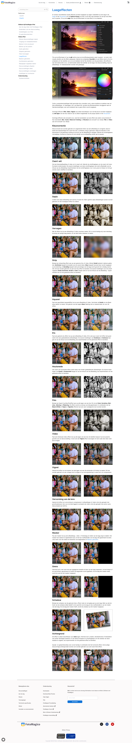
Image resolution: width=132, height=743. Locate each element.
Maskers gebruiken (24, 58)
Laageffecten (23, 56)
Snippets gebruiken (24, 51)
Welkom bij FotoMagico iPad (26, 24)
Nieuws (60, 2)
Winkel (86, 2)
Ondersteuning (98, 2)
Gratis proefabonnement (73, 2)
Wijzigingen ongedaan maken (27, 63)
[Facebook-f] (107, 724)
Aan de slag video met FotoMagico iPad (30, 27)
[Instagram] (101, 724)
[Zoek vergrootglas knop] (47, 9)
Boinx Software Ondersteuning (51, 712)
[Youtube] (112, 724)
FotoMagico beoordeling (49, 715)
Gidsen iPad (21, 36)
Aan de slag (42, 2)
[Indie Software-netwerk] (61, 736)
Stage (54, 16)
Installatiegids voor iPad (26, 32)
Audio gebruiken (23, 49)
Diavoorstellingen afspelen (26, 66)
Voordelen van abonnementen (26, 709)
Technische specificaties (25, 703)
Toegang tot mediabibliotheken (28, 41)
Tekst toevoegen (24, 54)
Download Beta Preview (49, 694)
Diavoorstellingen (23, 690)
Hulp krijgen (46, 697)
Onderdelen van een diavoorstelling (29, 29)
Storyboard (62, 16)
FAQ (44, 700)
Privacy (68, 730)
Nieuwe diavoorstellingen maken (28, 39)
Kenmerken (52, 2)
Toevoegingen (22, 700)
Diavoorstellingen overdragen (27, 71)
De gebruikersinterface (25, 34)
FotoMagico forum (48, 709)
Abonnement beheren (48, 706)
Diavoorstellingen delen (26, 68)
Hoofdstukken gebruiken (26, 61)
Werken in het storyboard (26, 44)
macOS (21, 15)
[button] (3, 739)
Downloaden (46, 690)
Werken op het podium (25, 46)
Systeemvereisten (24, 78)
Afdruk (63, 730)
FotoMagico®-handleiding (49, 703)
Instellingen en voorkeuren (26, 73)
